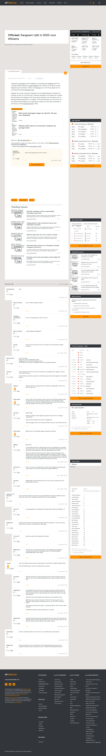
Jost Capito (21, 83)
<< (13, 71)
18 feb (73, 156)
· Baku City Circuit (90, 703)
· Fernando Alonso (58, 684)
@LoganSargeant (25, 140)
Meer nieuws (85, 66)
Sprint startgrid (85, 38)
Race (93, 38)
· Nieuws (40, 704)
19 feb (73, 158)
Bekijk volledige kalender (85, 398)
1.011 (18, 350)
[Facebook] (6, 684)
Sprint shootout (74, 46)
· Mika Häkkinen (58, 697)
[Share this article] (65, 73)
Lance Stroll (74, 526)
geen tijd (84, 42)
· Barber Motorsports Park (91, 705)
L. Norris (94, 41)
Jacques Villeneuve (76, 495)
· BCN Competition (74, 710)
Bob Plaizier (40, 78)
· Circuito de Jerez (90, 723)
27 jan (73, 129)
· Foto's (40, 710)
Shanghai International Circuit (92, 362)
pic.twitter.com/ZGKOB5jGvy (18, 144)
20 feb (73, 160)
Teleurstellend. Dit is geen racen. (82, 312)
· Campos (72, 720)
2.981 (18, 472)
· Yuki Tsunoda (57, 703)
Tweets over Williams (79, 552)
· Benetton (72, 712)
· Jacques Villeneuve (59, 688)
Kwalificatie (84, 46)
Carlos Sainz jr (75, 538)
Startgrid (94, 39)
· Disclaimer (41, 690)
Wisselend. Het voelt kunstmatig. (81, 305)
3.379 (11, 377)
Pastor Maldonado (76, 516)
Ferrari (88, 235)
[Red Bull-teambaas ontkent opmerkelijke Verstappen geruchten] (18, 211)
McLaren (89, 238)
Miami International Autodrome (92, 371)
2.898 (18, 555)
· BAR (71, 707)
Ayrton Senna (75, 499)
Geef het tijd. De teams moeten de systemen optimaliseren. (83, 308)
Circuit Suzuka (89, 364)
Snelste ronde (95, 46)
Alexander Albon (75, 532)
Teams (45, 2)
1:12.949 (74, 42)
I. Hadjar (82, 126)
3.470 (11, 363)
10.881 (18, 595)
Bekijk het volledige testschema (85, 165)
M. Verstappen (83, 129)
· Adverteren (41, 686)
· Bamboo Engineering (75, 705)
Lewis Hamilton (79, 235)
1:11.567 (73, 50)
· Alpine (71, 686)
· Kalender (40, 730)
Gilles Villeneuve (89, 376)
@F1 (19, 140)
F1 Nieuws (14, 200)
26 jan (73, 126)
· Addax (71, 679)
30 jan (73, 136)
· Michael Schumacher (59, 694)
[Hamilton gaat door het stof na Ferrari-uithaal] (18, 235)
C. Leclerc (94, 48)
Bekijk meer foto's (85, 62)
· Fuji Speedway (89, 729)
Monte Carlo (88, 378)
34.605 (12, 568)
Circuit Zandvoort (89, 393)
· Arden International (75, 690)
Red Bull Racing (16, 695)
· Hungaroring (88, 738)
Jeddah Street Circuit (90, 369)
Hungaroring (88, 390)
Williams (50, 83)
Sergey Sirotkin (75, 534)
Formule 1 (39, 88)
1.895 (18, 391)
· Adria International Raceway (92, 679)
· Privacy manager (42, 692)
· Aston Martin (73, 697)
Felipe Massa (75, 530)
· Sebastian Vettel (58, 701)
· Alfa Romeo (73, 682)
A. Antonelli (74, 40)
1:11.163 (83, 49)
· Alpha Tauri (73, 684)
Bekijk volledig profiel (86, 433)
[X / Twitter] (10, 684)
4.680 (17, 158)
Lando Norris (79, 238)
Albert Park (88, 359)
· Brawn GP (72, 716)
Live (99, 143)
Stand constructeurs (90, 224)
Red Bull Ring (89, 383)
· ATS (71, 701)
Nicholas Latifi (29, 90)
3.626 (18, 582)
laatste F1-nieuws (27, 689)
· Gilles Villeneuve (89, 731)
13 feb (73, 148)
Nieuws (22, 2)
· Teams (40, 724)
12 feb (73, 146)
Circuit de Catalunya (80, 124)
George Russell (79, 233)
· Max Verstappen (42, 706)
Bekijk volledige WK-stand (86, 245)
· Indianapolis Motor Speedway (93, 742)
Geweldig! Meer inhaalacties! (81, 303)
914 (11, 501)
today (11, 3)
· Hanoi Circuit (88, 733)
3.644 (18, 450)
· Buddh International (90, 707)
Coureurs (39, 2)
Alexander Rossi (28, 103)
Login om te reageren (63, 284)
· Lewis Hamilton (58, 690)
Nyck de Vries (75, 536)
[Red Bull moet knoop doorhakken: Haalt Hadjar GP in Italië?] (18, 257)
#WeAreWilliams (54, 143)
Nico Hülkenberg (75, 509)
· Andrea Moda (73, 688)
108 (18, 308)
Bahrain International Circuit (82, 141)
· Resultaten (41, 728)
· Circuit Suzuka (89, 718)
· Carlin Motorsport (74, 723)
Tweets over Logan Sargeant (81, 428)
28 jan (73, 131)
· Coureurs (40, 722)
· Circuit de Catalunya (90, 710)
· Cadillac (72, 718)
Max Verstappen (30, 2)
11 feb (73, 143)
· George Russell (58, 686)
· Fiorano (87, 727)
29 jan (73, 134)
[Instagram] (14, 684)
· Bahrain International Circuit (92, 697)
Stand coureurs (77, 224)
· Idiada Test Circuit (90, 740)
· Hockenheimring (89, 736)
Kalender (59, 2)
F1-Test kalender (18, 702)
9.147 (18, 404)
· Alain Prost (57, 679)
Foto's (65, 2)
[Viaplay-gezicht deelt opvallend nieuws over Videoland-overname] (18, 223)
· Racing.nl (40, 741)
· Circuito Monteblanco (91, 725)
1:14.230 (94, 49)
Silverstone (88, 386)
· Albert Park (88, 682)
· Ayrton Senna (57, 682)
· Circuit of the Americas (91, 716)
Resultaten (52, 2)
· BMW (71, 714)
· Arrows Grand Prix (74, 692)
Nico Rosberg (75, 507)
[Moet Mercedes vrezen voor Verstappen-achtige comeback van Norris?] (18, 246)
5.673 (11, 294)
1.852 (11, 637)
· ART (71, 694)
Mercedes (89, 228)
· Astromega (73, 699)
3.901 (18, 541)
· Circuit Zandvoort (90, 720)
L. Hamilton (83, 136)
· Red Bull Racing (42, 708)
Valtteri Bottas (75, 524)
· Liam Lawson (57, 692)
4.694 (11, 528)
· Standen (40, 726)
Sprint (83, 38)
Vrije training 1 (75, 38)
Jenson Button (75, 513)
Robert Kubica (75, 545)
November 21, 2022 (36, 146)
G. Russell (84, 41)
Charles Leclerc (79, 240)
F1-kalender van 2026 (13, 697)
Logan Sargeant (33, 85)
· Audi (71, 703)
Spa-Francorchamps (90, 388)
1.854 (18, 514)
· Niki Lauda (57, 699)
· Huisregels (41, 688)
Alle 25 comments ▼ (36, 164)
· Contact (40, 679)
